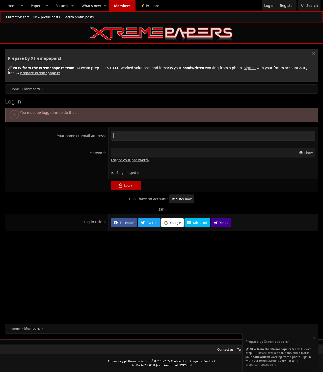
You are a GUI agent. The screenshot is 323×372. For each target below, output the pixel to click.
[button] (22, 5)
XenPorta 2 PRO (141, 365)
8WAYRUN (185, 365)
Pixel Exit (209, 361)
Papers (36, 5)
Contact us (225, 349)
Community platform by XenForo (148, 361)
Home (12, 5)
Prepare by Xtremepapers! (34, 58)
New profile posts (46, 17)
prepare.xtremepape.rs (40, 72)
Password (97, 152)
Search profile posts (79, 17)
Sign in (250, 67)
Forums (62, 5)
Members (122, 5)
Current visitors (17, 17)
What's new (91, 5)
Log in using (94, 221)
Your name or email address (81, 135)
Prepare (150, 5)
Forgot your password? (130, 159)
